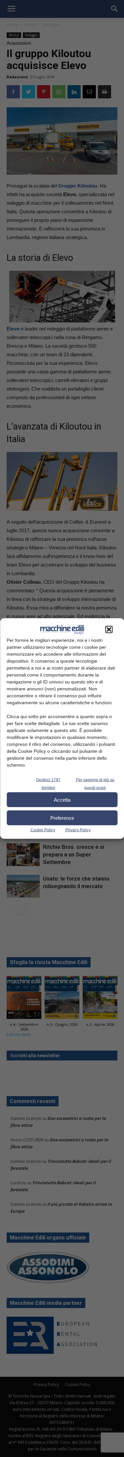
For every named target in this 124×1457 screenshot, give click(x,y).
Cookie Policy (42, 830)
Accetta (62, 799)
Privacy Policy (78, 830)
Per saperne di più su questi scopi (95, 784)
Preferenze (62, 817)
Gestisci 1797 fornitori (48, 784)
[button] (108, 629)
